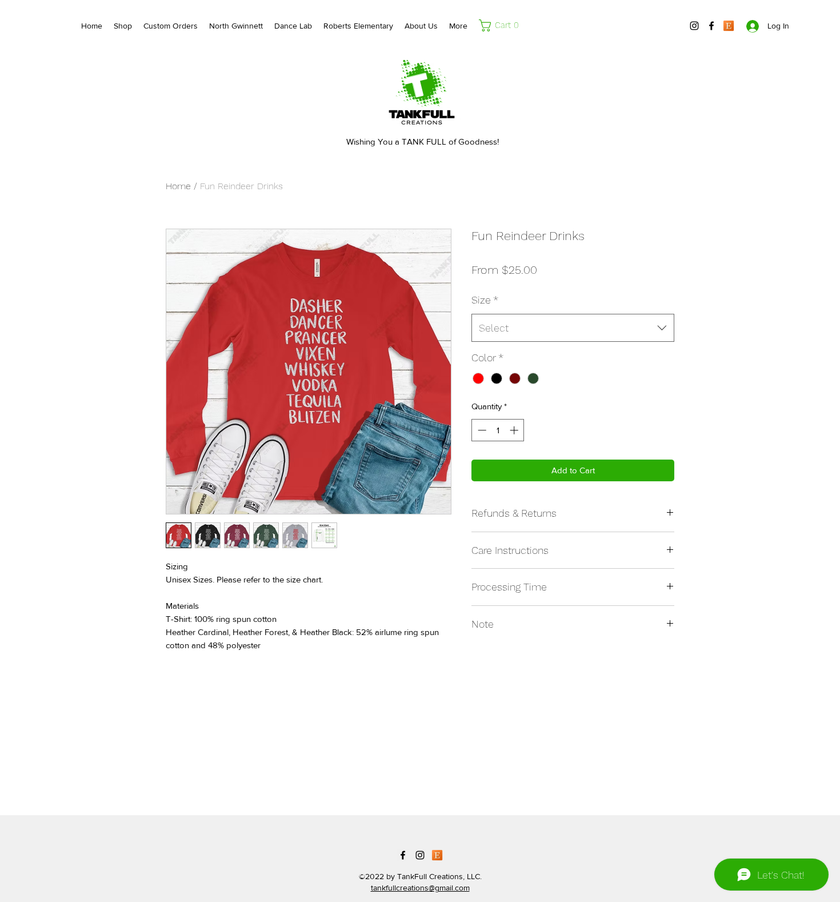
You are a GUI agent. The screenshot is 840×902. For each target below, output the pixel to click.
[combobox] (572, 328)
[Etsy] (728, 25)
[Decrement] (481, 430)
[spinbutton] (498, 430)
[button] (501, 25)
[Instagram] (694, 25)
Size (484, 300)
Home (178, 186)
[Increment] (515, 430)
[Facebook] (711, 25)
